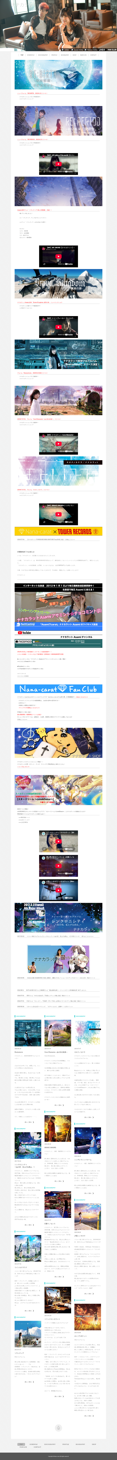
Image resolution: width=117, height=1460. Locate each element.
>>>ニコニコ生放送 (23, 676)
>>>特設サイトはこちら (26, 308)
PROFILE (54, 55)
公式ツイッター (25, 820)
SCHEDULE (30, 55)
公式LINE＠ (24, 822)
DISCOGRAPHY (43, 55)
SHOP (74, 55)
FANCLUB (83, 55)
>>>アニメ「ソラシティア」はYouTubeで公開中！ (33, 222)
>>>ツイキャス (21, 673)
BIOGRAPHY (65, 55)
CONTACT (93, 55)
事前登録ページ (25, 817)
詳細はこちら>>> (22, 719)
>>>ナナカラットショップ (26, 99)
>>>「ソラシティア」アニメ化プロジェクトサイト (33, 217)
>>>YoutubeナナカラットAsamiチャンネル (30, 669)
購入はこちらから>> (87, 936)
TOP (22, 55)
